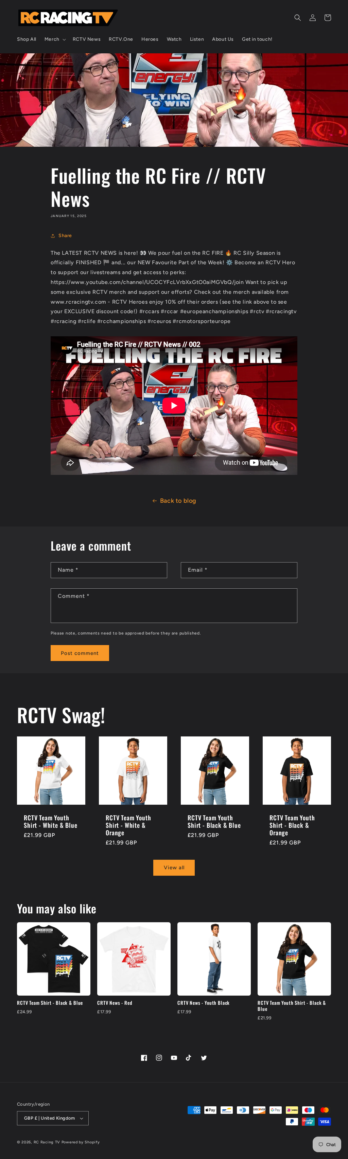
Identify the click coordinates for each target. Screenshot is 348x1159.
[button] (54, 39)
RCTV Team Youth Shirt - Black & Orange (292, 825)
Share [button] (65, 235)
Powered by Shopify (81, 1142)
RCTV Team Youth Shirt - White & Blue (50, 821)
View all (174, 867)
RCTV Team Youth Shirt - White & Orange (128, 825)
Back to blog (178, 500)
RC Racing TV (48, 1142)
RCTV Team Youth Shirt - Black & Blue (214, 821)
